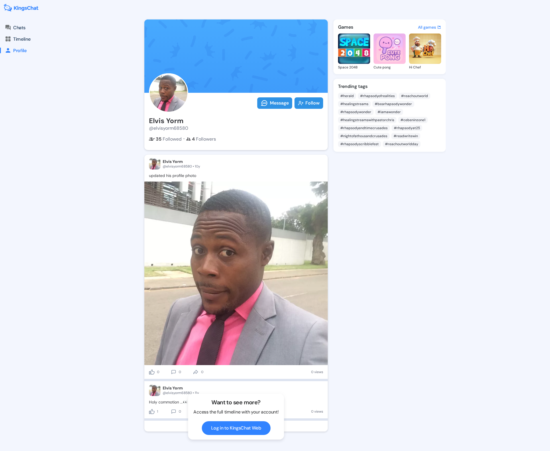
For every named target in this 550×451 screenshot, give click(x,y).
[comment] (173, 372)
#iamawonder (389, 112)
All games (427, 27)
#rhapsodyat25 (407, 128)
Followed (169, 139)
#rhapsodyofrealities (377, 96)
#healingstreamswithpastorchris (367, 120)
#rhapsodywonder (355, 112)
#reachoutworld (414, 96)
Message (279, 103)
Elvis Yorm (173, 161)
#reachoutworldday (401, 144)
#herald (347, 96)
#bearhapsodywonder (393, 104)
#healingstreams (354, 104)
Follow (312, 103)
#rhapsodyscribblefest (359, 144)
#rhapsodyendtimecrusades (364, 128)
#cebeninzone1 (412, 120)
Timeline (21, 39)
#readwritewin (406, 136)
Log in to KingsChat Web (236, 428)
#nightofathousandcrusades (363, 136)
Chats (19, 28)
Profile (20, 51)
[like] (152, 372)
